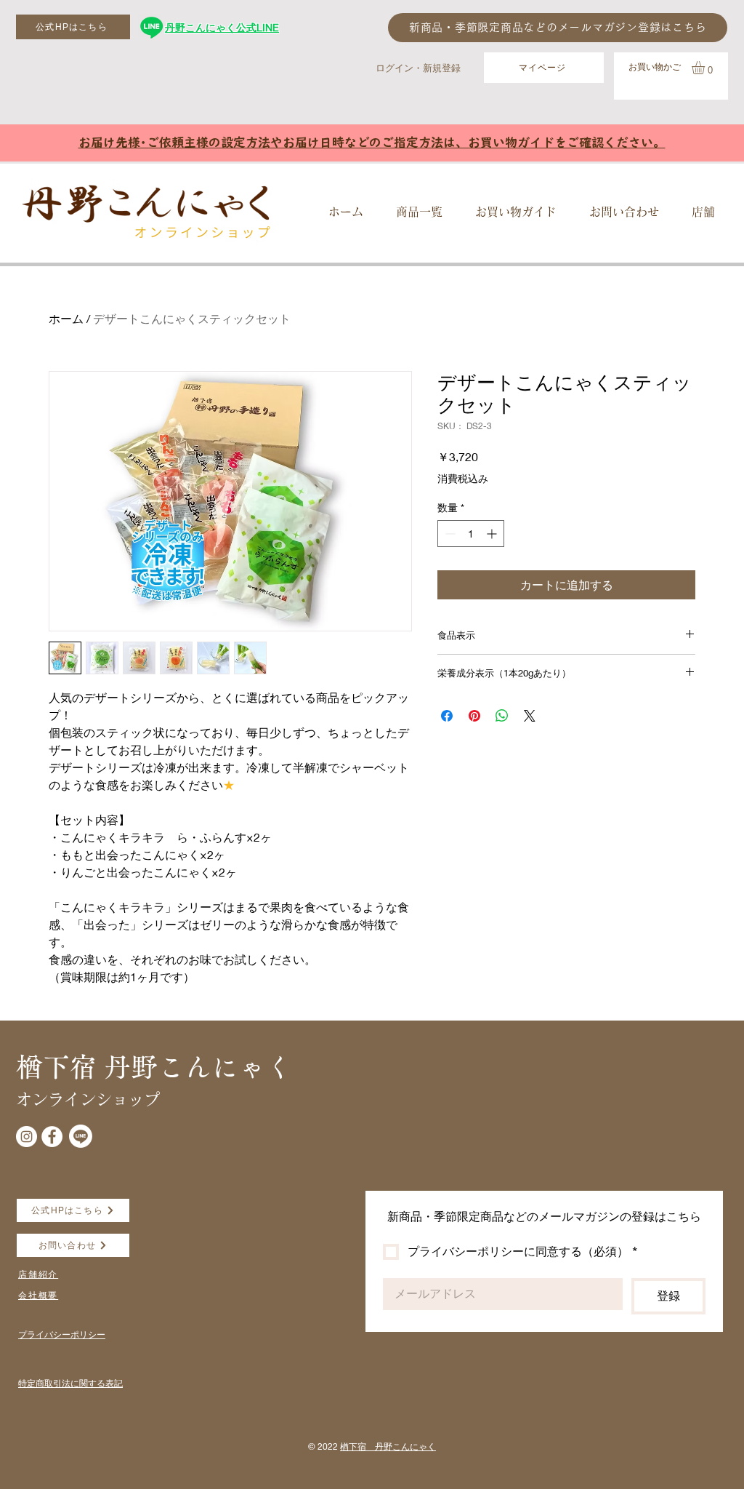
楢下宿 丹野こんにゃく (388, 1446)
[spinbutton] (471, 533)
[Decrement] (449, 533)
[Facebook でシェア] (447, 715)
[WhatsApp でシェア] (502, 715)
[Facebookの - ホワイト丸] (51, 1136)
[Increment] (493, 533)
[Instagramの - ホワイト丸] (26, 1136)
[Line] (80, 1136)
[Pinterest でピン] (474, 715)
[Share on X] (529, 715)
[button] (706, 67)
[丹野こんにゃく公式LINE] (151, 27)
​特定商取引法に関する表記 (70, 1383)
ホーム (66, 318)
